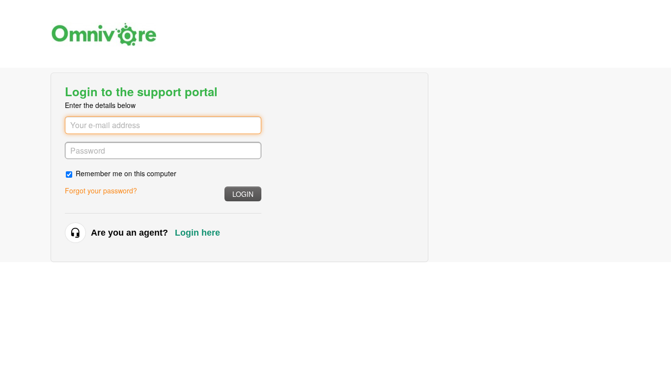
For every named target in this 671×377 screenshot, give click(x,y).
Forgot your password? (101, 190)
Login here (197, 233)
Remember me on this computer (126, 173)
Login (242, 194)
